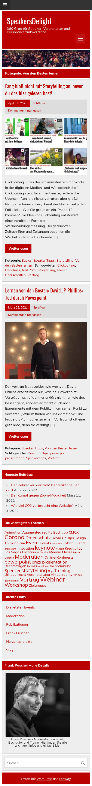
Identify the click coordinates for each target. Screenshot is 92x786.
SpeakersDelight (29, 20)
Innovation (25, 548)
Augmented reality (37, 532)
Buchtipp (60, 532)
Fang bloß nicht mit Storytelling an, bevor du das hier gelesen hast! (44, 89)
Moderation (29, 556)
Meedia (55, 552)
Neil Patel (29, 270)
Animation (12, 532)
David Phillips (38, 453)
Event (32, 542)
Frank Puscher (17, 633)
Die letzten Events (20, 607)
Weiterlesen (18, 248)
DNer (22, 543)
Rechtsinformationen (38, 566)
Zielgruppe (37, 585)
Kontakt (60, 548)
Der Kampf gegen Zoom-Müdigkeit (38, 495)
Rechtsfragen (15, 566)
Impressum (10, 548)
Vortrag (33, 275)
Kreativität (73, 548)
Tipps (50, 571)
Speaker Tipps (44, 260)
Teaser (62, 270)
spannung (63, 566)
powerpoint (59, 453)
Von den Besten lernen (62, 448)
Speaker (12, 570)
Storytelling (65, 260)
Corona (14, 537)
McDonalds (42, 552)
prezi (36, 562)
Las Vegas (12, 552)
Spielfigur (39, 103)
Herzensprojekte (19, 641)
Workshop (16, 585)
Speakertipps (36, 458)
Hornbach (57, 543)
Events (45, 543)
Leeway (65, 779)
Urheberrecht (15, 574)
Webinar (52, 579)
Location (29, 552)
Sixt (52, 566)
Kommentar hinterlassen (24, 110)
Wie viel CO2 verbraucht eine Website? (42, 505)
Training (62, 570)
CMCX (74, 532)
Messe (67, 552)
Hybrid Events (74, 543)
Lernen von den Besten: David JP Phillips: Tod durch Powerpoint (44, 293)
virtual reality (62, 574)
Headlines (12, 270)
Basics (27, 260)
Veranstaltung (38, 574)
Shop (10, 650)
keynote (45, 547)
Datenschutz (38, 537)
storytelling (46, 270)
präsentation (14, 458)
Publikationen (17, 624)
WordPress (44, 779)
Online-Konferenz (59, 557)
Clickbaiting (66, 265)
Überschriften (15, 275)
